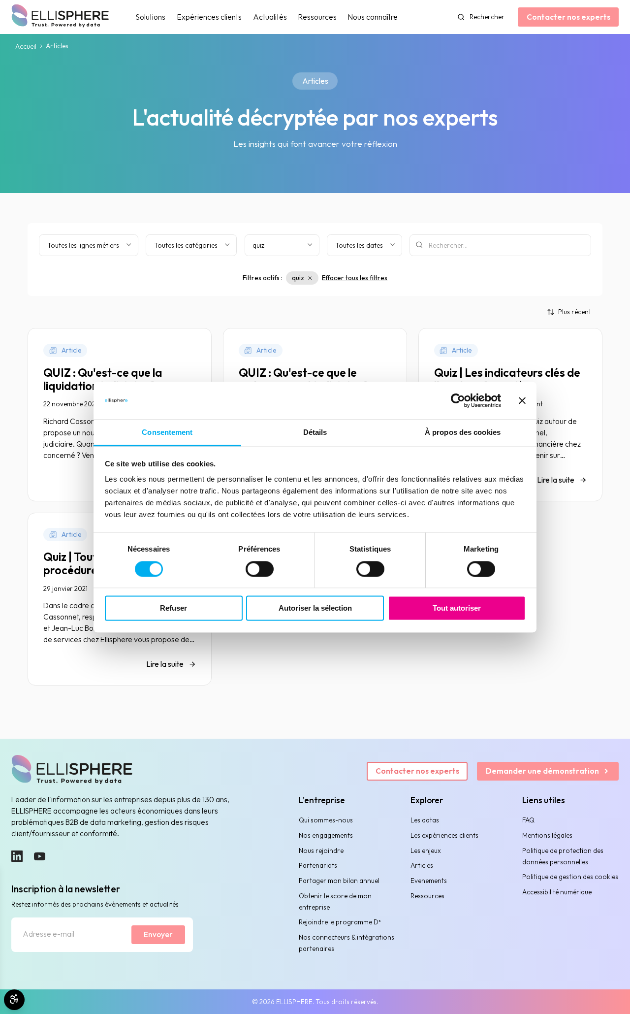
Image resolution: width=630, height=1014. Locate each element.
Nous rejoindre (321, 850)
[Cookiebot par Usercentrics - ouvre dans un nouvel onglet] (458, 400)
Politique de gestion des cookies (570, 877)
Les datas (424, 820)
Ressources (317, 17)
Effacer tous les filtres (354, 278)
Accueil (25, 46)
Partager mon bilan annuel (339, 880)
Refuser (173, 608)
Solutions (150, 17)
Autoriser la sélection (315, 608)
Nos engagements (326, 835)
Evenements (428, 880)
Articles (421, 865)
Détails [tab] (315, 432)
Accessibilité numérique (557, 892)
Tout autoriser (457, 608)
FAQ (528, 820)
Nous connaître (373, 17)
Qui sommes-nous (326, 820)
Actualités (270, 17)
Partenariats (318, 865)
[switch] (260, 569)
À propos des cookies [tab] (463, 432)
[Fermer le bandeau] (522, 400)
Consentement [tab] (167, 432)
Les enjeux (425, 850)
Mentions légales (547, 835)
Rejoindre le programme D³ (340, 922)
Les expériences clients (444, 835)
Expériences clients (209, 17)
